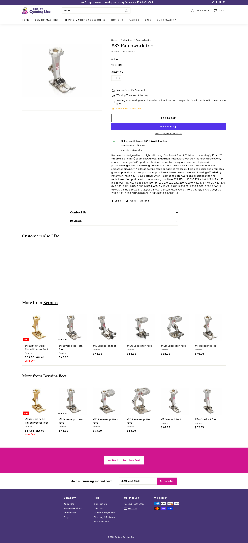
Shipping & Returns (104, 517)
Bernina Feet (142, 40)
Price (114, 59)
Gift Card (99, 508)
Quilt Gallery (166, 20)
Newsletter (70, 512)
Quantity (117, 72)
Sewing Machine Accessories (85, 20)
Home (25, 20)
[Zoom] (62, 71)
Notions (117, 20)
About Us (69, 503)
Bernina (115, 51)
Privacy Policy (101, 521)
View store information (132, 150)
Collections (126, 40)
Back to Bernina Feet (126, 460)
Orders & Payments (105, 512)
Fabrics (134, 20)
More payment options (168, 133)
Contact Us (100, 503)
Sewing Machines (47, 20)
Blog (66, 517)
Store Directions (73, 508)
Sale (148, 20)
